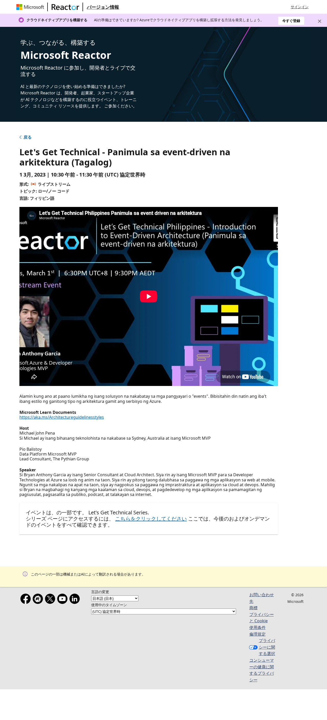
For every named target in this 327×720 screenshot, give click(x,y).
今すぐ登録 (291, 20)
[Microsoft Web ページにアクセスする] (31, 7)
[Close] (320, 21)
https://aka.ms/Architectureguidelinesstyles (61, 417)
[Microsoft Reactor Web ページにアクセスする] (65, 7)
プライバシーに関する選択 (267, 647)
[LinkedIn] (75, 600)
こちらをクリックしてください (151, 518)
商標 (253, 608)
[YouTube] (63, 600)
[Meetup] (39, 600)
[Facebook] (26, 600)
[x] (51, 600)
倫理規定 (257, 634)
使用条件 (257, 627)
